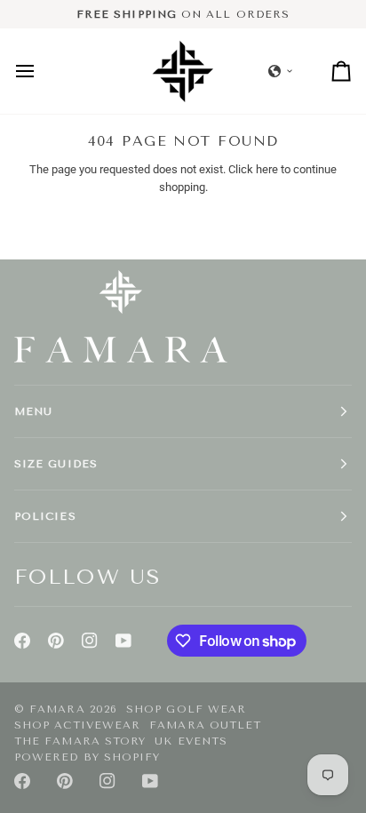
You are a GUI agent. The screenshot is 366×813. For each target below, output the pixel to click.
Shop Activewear (77, 725)
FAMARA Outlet (205, 725)
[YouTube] (123, 641)
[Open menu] (41, 70)
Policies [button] (45, 516)
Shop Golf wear (186, 709)
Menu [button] (33, 411)
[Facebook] (22, 641)
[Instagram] (90, 641)
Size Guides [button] (56, 464)
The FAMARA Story (80, 741)
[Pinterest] (56, 641)
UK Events (191, 741)
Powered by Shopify (87, 757)
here (267, 169)
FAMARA (56, 709)
